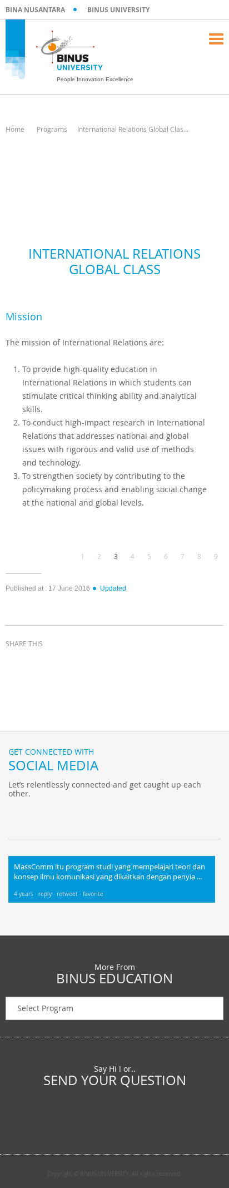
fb (19, 816)
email (100, 664)
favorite (93, 894)
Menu (216, 39)
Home (15, 129)
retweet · (70, 894)
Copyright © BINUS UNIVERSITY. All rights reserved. (114, 1174)
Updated (113, 588)
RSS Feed (75, 816)
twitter (44, 664)
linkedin (72, 664)
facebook (17, 664)
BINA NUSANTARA (35, 9)
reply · (47, 894)
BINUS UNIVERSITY (118, 9)
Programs (52, 129)
